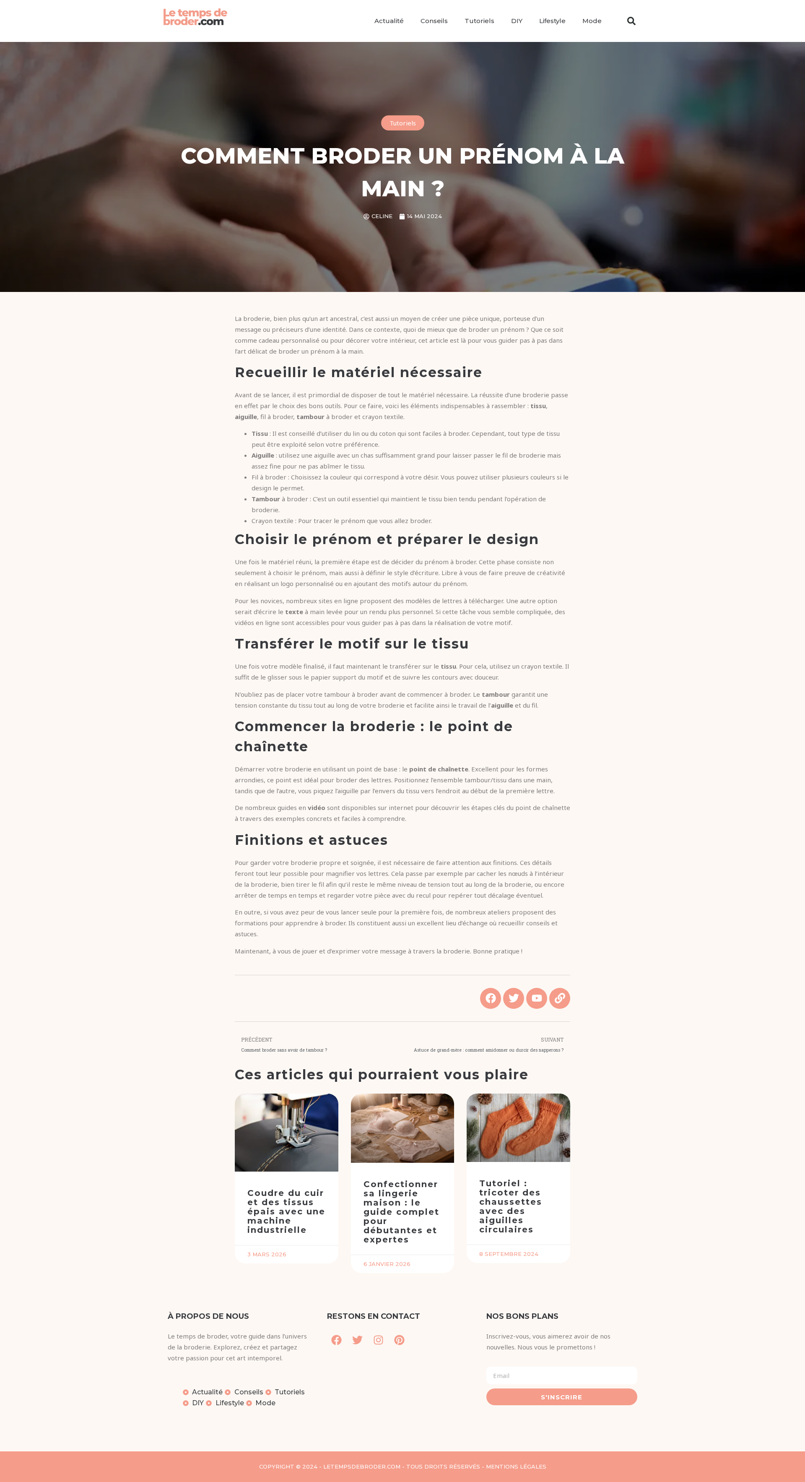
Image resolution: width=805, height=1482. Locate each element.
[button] (631, 21)
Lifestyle (552, 21)
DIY (516, 21)
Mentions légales (516, 1466)
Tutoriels (479, 21)
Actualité (389, 21)
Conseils (434, 21)
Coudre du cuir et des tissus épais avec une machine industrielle (286, 1211)
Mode (592, 21)
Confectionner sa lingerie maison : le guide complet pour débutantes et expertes (401, 1212)
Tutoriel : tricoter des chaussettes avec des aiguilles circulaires (510, 1206)
